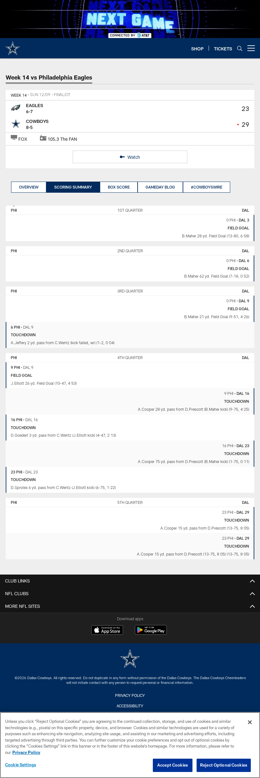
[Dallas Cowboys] (130, 659)
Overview (28, 187)
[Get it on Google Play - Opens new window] (151, 633)
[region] (130, 745)
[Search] (239, 48)
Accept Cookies (172, 765)
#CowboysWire (206, 187)
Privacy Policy (130, 695)
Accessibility (130, 706)
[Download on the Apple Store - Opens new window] (107, 630)
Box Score (119, 187)
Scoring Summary (73, 187)
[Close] (250, 722)
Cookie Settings (20, 764)
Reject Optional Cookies (223, 765)
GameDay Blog (160, 187)
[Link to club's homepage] (12, 46)
